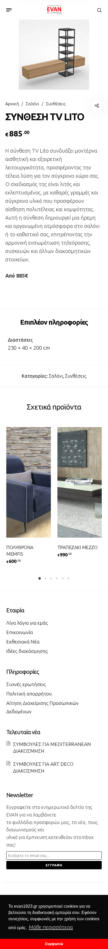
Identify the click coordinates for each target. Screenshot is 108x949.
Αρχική (12, 103)
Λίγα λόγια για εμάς (27, 623)
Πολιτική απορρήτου (29, 694)
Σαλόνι (32, 103)
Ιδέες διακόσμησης (27, 651)
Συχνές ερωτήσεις (26, 684)
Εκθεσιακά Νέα (23, 642)
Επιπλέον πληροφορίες (54, 322)
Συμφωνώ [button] (54, 944)
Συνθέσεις (56, 103)
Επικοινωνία (19, 632)
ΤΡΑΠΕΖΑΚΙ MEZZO (77, 547)
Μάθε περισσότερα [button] (51, 927)
